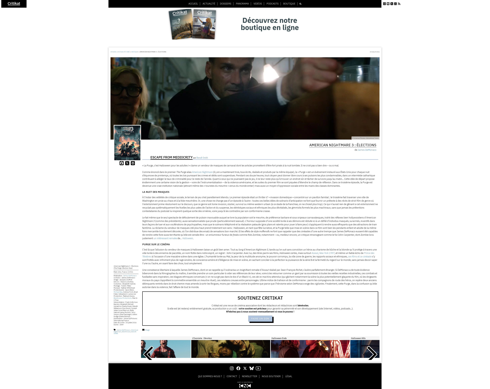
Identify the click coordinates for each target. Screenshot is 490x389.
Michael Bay (118, 292)
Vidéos (258, 3)
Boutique (289, 3)
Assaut (314, 253)
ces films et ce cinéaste (360, 256)
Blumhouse (126, 332)
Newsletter (249, 376)
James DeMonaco (130, 276)
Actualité (209, 3)
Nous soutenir (271, 376)
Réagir (147, 330)
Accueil (193, 3)
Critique (134, 52)
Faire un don (260, 318)
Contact (232, 376)
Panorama (242, 3)
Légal (288, 376)
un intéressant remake (165, 238)
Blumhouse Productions (123, 298)
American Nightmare (202, 172)
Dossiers (225, 3)
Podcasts (273, 3)
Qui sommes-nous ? (210, 376)
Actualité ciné (124, 52)
